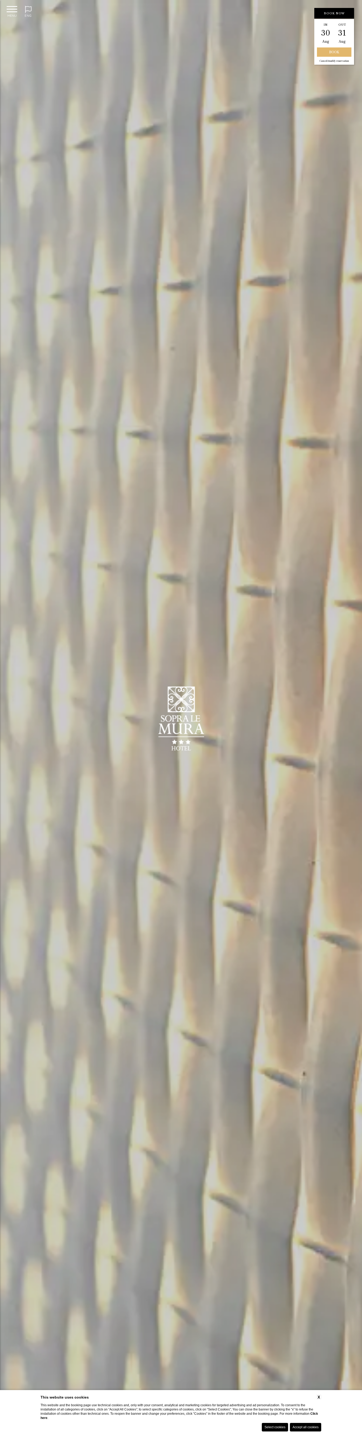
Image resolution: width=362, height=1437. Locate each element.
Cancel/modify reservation (334, 61)
